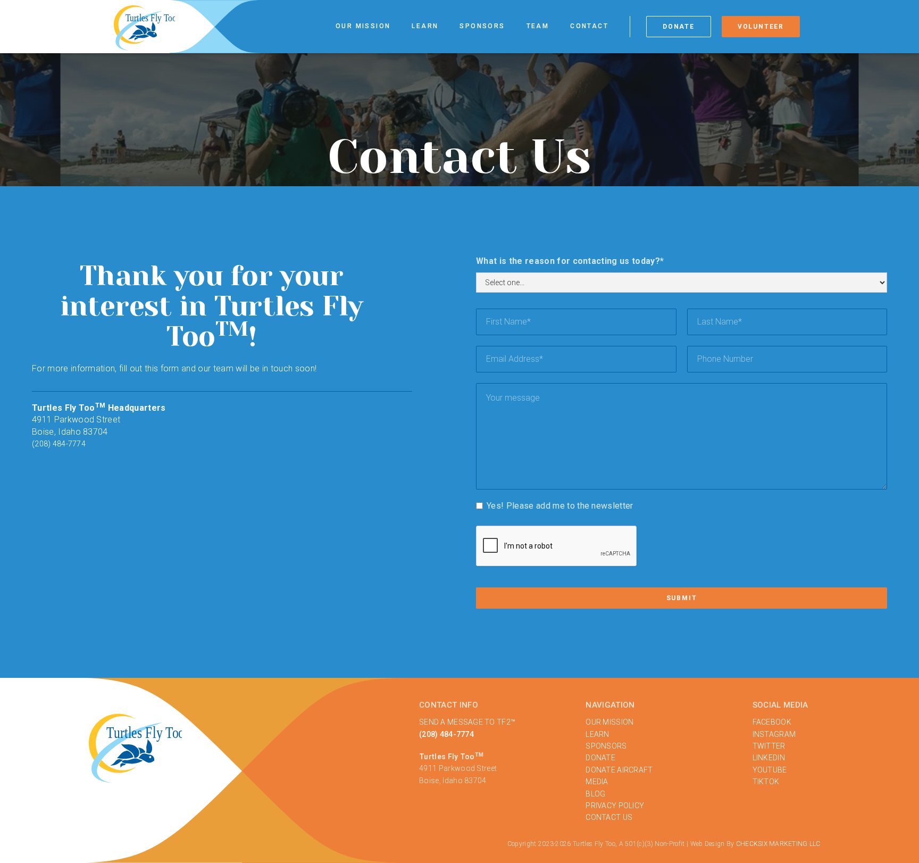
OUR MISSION (609, 722)
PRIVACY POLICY (615, 805)
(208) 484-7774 (59, 443)
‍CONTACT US (609, 817)
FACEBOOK (772, 722)
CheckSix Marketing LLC (778, 844)
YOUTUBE (770, 770)
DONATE (600, 757)
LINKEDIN (769, 757)
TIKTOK (766, 781)
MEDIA (597, 781)
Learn (425, 26)
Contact (589, 26)
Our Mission (363, 26)
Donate (679, 26)
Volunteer (761, 26)
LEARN (597, 734)
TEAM (538, 26)
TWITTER (769, 746)
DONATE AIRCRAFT (619, 770)
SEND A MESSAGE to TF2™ (467, 722)
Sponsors (482, 26)
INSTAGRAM (774, 734)
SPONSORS (606, 746)
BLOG (595, 794)
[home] (144, 27)
